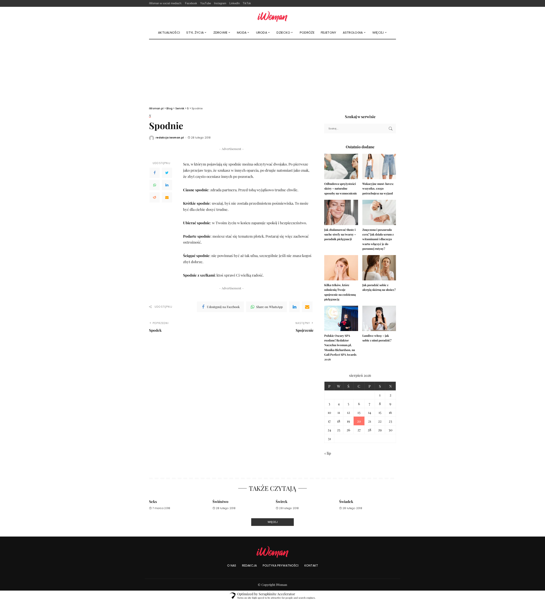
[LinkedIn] (167, 185)
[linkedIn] (294, 306)
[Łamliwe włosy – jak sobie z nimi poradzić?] (379, 318)
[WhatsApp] (154, 185)
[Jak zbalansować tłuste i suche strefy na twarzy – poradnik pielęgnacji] (341, 212)
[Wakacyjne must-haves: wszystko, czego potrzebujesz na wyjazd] (379, 166)
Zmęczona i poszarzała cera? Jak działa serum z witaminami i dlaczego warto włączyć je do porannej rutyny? (378, 239)
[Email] (167, 197)
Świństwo (220, 501)
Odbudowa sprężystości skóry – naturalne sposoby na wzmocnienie (340, 188)
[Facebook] (154, 173)
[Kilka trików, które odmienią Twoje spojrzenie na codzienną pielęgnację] (341, 267)
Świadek (346, 501)
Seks (153, 501)
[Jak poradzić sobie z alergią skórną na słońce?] (379, 267)
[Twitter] (167, 173)
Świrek (281, 501)
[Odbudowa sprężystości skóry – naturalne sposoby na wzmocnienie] (341, 166)
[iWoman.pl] (272, 16)
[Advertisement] (272, 71)
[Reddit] (154, 197)
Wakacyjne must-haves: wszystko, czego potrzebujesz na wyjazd (378, 188)
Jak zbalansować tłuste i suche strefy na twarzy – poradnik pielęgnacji (340, 234)
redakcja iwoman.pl (170, 137)
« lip (327, 453)
